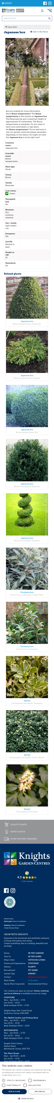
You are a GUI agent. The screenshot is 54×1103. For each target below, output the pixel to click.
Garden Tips (9, 974)
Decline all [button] (40, 1091)
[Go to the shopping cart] (49, 10)
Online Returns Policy (11, 928)
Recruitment (9, 970)
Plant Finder (9, 980)
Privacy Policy (9, 919)
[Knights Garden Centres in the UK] (13, 10)
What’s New (9, 960)
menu (8, 3)
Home (7, 953)
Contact (7, 977)
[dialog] (27, 1082)
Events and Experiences (14, 963)
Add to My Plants (40, 32)
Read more (17, 1075)
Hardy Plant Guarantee (14, 984)
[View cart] (49, 10)
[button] (27, 1098)
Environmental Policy (37, 984)
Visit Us (7, 956)
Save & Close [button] (14, 1091)
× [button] (51, 1064)
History (7, 967)
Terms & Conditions (15, 921)
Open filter (12, 27)
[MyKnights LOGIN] (42, 10)
